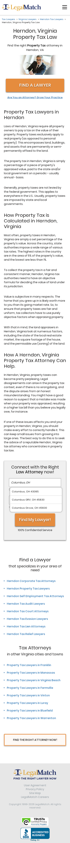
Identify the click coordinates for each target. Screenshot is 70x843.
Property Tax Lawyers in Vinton (28, 695)
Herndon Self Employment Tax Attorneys (35, 596)
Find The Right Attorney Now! (35, 740)
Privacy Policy (35, 789)
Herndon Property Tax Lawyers (28, 588)
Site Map (35, 793)
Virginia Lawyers (27, 19)
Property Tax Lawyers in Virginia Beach (33, 680)
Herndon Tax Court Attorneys (28, 611)
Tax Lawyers (8, 19)
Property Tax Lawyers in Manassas (31, 673)
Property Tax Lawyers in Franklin (29, 665)
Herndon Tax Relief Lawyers (26, 634)
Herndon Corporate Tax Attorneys (31, 581)
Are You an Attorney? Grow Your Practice (35, 97)
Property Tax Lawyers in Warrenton (31, 718)
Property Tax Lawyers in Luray (27, 703)
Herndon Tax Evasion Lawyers (27, 619)
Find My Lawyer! (35, 520)
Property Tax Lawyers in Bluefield (30, 710)
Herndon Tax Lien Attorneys (26, 626)
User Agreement (35, 785)
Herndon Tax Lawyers (51, 19)
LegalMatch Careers (35, 797)
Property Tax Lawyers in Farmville (30, 688)
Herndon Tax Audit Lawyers (26, 604)
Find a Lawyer (35, 85)
